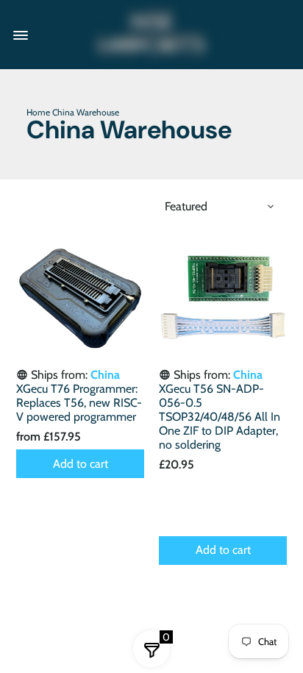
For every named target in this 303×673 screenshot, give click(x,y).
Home (38, 112)
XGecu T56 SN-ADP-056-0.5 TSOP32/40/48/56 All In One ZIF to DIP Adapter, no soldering (219, 417)
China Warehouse (85, 112)
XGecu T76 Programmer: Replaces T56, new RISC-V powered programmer (79, 403)
